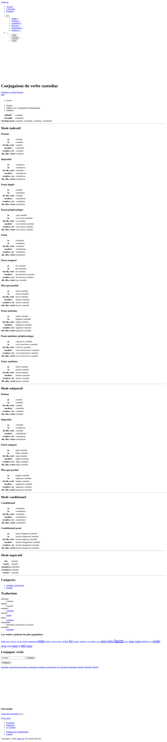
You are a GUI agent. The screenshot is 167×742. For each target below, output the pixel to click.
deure (8, 641)
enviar (19, 641)
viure (88, 642)
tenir (104, 641)
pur (57, 667)
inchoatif (63, 667)
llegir (60, 642)
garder (8, 615)
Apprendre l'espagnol (10, 714)
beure (126, 641)
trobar (48, 641)
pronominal (72, 667)
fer (71, 641)
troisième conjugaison (47, 667)
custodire (10, 620)
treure (98, 642)
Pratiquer (10, 11)
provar (25, 641)
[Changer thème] (7, 33)
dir (19, 646)
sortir (3, 641)
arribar (65, 641)
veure (29, 645)
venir (138, 641)
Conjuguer (30, 658)
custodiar (10, 611)
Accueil (9, 6)
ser (23, 645)
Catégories (10, 9)
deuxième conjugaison (28, 667)
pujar (4, 645)
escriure (13, 641)
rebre (150, 642)
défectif (95, 667)
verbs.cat (4, 2)
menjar (144, 641)
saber (110, 641)
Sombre (15, 38)
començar (32, 641)
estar (41, 641)
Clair (14, 35)
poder (156, 641)
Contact (9, 734)
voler (131, 641)
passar (93, 641)
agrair (9, 646)
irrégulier (88, 667)
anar (15, 645)
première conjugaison (15, 585)
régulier (9, 588)
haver (119, 640)
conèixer (82, 641)
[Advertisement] (79, 62)
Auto (14, 41)
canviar (54, 641)
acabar (76, 641)
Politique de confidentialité (17, 732)
